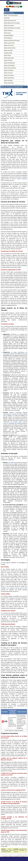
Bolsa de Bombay (9, 78)
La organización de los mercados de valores (20, 850)
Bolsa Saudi (7, 55)
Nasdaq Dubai (8, 53)
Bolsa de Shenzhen (9, 63)
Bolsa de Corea (8, 73)
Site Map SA (22, 856)
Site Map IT (5, 856)
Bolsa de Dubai (8, 50)
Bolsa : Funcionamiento (11, 15)
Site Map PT (16, 856)
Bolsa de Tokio (8, 60)
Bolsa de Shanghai (9, 65)
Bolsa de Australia (9, 43)
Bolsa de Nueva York (10, 20)
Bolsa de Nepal (8, 80)
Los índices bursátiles (14, 462)
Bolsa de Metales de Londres (12, 28)
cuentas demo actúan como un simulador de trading (15, 422)
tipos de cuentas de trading (15, 414)
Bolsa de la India (9, 75)
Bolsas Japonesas (9, 58)
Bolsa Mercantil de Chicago (12, 23)
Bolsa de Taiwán (8, 70)
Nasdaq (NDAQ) (8, 35)
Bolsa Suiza (7, 33)
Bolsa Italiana (8, 38)
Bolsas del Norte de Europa (12, 40)
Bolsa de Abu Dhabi (9, 48)
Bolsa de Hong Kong (10, 68)
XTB (18, 715)
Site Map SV (11, 856)
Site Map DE (25, 855)
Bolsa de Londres (9, 25)
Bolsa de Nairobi (9, 83)
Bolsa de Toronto (9, 45)
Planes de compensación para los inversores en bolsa (8, 850)
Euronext (6, 18)
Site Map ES (19, 855)
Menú (6, 10)
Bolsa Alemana (8, 30)
